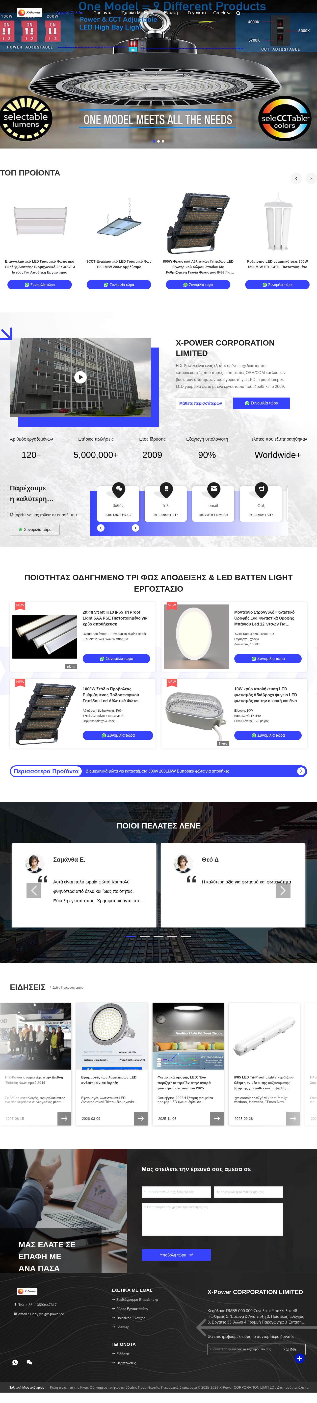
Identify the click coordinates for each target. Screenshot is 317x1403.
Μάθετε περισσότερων (200, 403)
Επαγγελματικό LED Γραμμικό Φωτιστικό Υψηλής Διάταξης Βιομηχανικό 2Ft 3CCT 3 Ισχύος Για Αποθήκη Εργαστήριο (39, 266)
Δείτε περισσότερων (68, 987)
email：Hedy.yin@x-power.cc (40, 1314)
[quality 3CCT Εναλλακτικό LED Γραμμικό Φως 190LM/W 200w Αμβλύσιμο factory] (119, 222)
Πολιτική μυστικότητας (26, 1387)
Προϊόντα (102, 12)
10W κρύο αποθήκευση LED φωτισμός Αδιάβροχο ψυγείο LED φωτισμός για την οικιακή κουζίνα (265, 695)
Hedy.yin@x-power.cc (213, 515)
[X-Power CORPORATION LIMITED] (80, 377)
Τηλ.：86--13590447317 (37, 1305)
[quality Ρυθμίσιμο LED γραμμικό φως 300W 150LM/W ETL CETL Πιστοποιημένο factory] (277, 222)
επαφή (171, 12)
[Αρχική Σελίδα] (29, 12)
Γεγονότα (197, 12)
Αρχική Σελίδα (69, 12)
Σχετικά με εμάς (137, 12)
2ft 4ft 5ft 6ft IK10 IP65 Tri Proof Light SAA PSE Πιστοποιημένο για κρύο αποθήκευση (115, 618)
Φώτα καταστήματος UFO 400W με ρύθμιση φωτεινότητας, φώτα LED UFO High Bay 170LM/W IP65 (173, 771)
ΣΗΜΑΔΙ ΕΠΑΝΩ (293, 1349)
